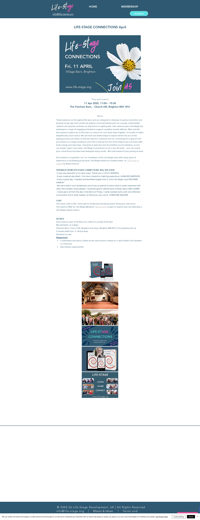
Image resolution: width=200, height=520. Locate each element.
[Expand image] (100, 269)
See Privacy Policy (162, 517)
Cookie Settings (179, 517)
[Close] (197, 516)
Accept (191, 517)
